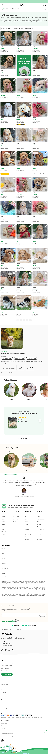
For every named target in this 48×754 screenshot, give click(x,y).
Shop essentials (4, 670)
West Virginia (4, 576)
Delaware (39, 516)
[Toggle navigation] (2, 5)
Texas (14, 521)
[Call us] (43, 5)
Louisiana (4, 561)
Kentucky (4, 558)
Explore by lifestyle (5, 668)
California (3, 514)
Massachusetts (40, 526)
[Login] (45, 5)
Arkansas (4, 550)
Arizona (14, 514)
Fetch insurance (4, 689)
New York (39, 534)
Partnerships (3, 692)
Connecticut (39, 514)
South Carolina (5, 568)
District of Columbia (41, 519)
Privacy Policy (4, 725)
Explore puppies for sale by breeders (9, 663)
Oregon (3, 526)
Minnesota (27, 526)
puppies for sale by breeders (26, 507)
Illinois (26, 514)
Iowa (26, 519)
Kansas (26, 521)
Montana (3, 521)
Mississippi (4, 563)
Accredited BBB (4, 730)
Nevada (3, 524)
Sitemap (3, 728)
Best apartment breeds (29, 470)
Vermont (38, 542)
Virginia (3, 573)
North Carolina (5, 566)
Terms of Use (4, 723)
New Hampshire (40, 529)
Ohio (26, 537)
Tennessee (4, 571)
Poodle (11, 399)
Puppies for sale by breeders (11, 629)
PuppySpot (4, 629)
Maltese (29, 399)
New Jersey (39, 532)
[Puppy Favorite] (14, 33)
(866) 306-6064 (7, 643)
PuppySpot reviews (5, 694)
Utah (3, 529)
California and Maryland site (7, 733)
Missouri (27, 529)
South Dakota (28, 539)
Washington (4, 532)
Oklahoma (15, 519)
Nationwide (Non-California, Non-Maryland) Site (11, 736)
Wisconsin (27, 542)
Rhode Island (39, 539)
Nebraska (27, 532)
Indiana (26, 516)
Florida (3, 553)
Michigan (27, 524)
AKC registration (4, 684)
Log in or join (4, 681)
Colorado (3, 516)
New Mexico (16, 516)
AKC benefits (4, 687)
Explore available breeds (6, 665)
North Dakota (28, 534)
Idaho (3, 519)
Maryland (39, 524)
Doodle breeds (11, 470)
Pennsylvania (39, 537)
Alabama (3, 548)
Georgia (3, 555)
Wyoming (4, 534)
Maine (38, 521)
